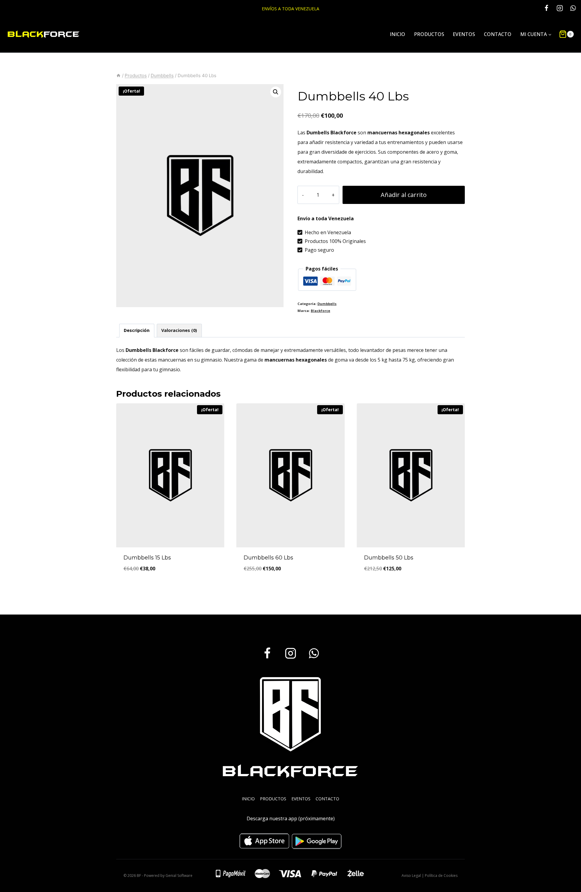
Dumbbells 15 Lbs (147, 557)
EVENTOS (464, 34)
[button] (275, 92)
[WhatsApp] (572, 8)
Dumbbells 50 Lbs (388, 557)
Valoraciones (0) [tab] (179, 330)
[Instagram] (559, 8)
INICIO (397, 34)
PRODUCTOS (429, 34)
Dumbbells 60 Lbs (268, 557)
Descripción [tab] (136, 330)
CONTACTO (497, 34)
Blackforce (320, 310)
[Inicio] (118, 75)
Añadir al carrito (404, 195)
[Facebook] (546, 8)
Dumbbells (326, 303)
